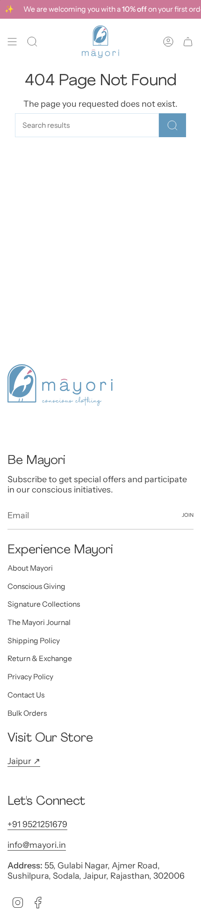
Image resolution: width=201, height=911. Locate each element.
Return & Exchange (39, 658)
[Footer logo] (60, 385)
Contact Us (25, 695)
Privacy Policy (30, 676)
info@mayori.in (36, 845)
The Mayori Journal (39, 622)
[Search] (172, 125)
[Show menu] (12, 41)
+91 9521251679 (37, 824)
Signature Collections (43, 604)
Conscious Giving (36, 586)
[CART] (188, 41)
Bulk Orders (27, 713)
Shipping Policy (33, 640)
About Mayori (30, 568)
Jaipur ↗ (23, 761)
